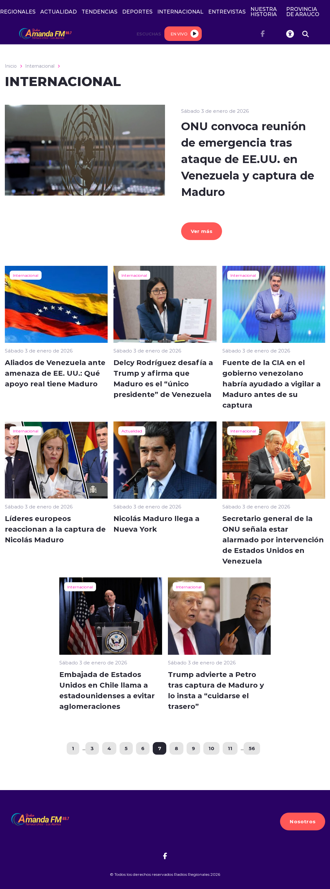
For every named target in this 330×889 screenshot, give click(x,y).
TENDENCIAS (99, 11)
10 (211, 748)
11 (230, 748)
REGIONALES (17, 11)
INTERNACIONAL (180, 11)
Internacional (39, 66)
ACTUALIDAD (58, 11)
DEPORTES (137, 11)
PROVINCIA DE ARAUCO (302, 11)
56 (252, 748)
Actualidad (131, 430)
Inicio (11, 66)
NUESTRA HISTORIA (263, 11)
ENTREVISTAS (227, 11)
